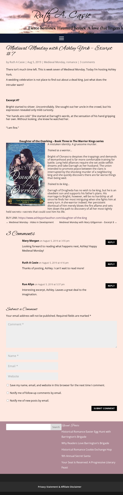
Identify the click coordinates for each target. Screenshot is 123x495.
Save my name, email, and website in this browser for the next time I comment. (57, 385)
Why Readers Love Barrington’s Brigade (85, 443)
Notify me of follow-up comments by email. (36, 393)
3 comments (87, 62)
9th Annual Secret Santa (76, 456)
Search (56, 427)
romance (71, 62)
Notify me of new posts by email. (29, 400)
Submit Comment (104, 408)
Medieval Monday (54, 62)
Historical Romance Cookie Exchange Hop (87, 449)
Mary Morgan (30, 240)
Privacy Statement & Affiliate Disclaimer (59, 486)
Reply (111, 242)
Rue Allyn (28, 284)
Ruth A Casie (17, 62)
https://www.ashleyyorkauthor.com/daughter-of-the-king (52, 218)
